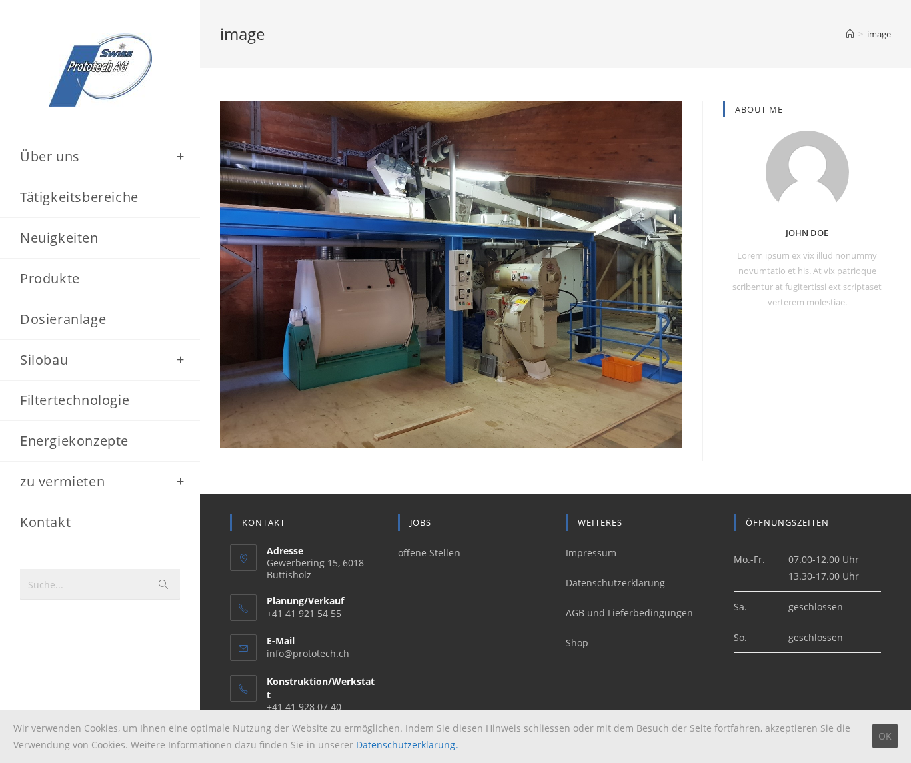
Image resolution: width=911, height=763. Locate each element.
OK (885, 736)
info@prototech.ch (308, 653)
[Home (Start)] (850, 34)
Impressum (591, 552)
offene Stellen (429, 552)
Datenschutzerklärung (615, 582)
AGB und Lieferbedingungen (629, 612)
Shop (577, 642)
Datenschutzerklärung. (407, 744)
